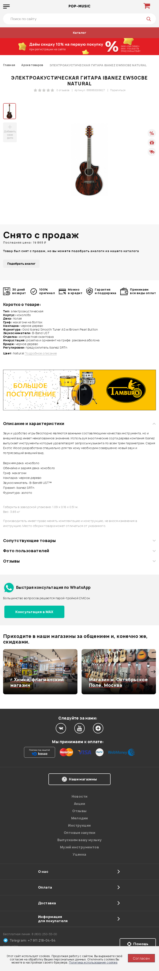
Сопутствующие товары (29, 540)
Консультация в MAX (34, 612)
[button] (5, 671)
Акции (79, 803)
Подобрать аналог (21, 264)
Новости (80, 796)
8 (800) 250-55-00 (44, 934)
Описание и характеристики (33, 423)
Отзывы (11, 561)
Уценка (79, 854)
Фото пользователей (26, 550)
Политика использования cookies (93, 962)
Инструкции (79, 825)
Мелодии (79, 818)
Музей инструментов (79, 847)
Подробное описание (41, 353)
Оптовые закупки (79, 832)
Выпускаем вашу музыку (79, 840)
